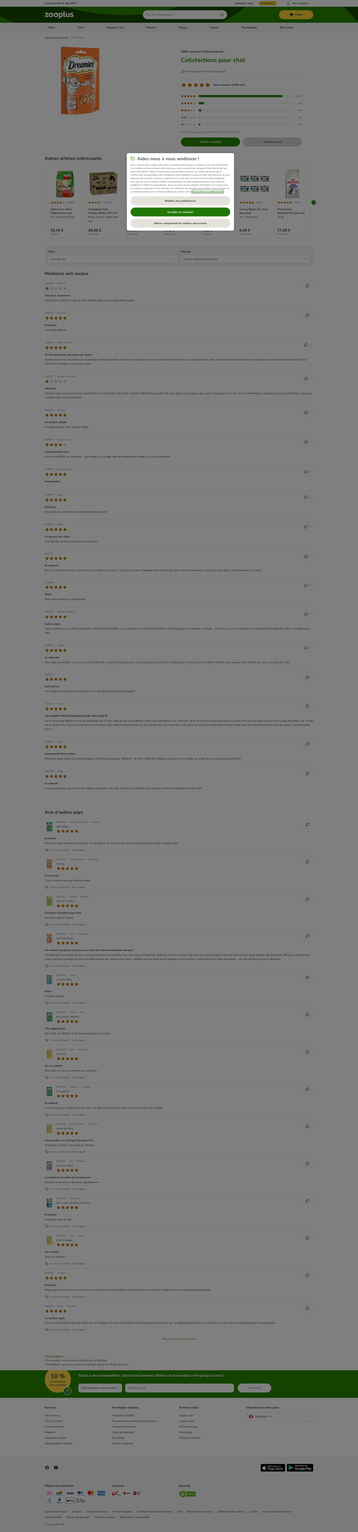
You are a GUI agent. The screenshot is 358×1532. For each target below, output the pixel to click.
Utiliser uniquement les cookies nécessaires (180, 223)
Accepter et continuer (180, 212)
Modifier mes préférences (180, 201)
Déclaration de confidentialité (207, 191)
